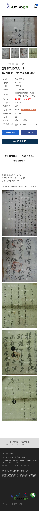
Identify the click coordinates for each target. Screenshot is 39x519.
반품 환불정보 (19, 160)
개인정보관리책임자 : (18, 471)
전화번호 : (5, 466)
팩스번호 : (24, 466)
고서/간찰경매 (10, 64)
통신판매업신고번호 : (30, 461)
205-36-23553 (17, 460)
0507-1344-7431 (14, 466)
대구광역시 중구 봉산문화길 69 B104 (16, 457)
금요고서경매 (9, 454)
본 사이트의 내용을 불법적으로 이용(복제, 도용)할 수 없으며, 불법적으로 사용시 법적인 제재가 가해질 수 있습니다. (19, 476)
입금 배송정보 (28, 156)
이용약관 (15, 442)
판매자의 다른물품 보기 (28, 110)
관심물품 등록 (10, 132)
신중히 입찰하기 (21, 141)
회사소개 (8, 442)
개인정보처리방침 (25, 442)
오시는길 (24, 444)
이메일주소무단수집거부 (12, 444)
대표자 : (4, 471)
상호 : (3, 454)
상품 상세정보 (11, 156)
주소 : (3, 457)
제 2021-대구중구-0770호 (10, 462)
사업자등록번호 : (7, 461)
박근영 (9, 471)
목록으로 (31, 132)
